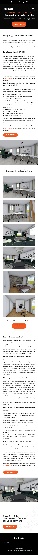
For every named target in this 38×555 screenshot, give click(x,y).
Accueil (6, 18)
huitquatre (29, 550)
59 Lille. (29, 321)
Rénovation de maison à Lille (29, 19)
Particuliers (11, 18)
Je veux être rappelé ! (21, 2)
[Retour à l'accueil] (8, 9)
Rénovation (18, 18)
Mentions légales (19, 548)
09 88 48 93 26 (5, 542)
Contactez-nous (8, 78)
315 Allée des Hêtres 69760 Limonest (10, 544)
